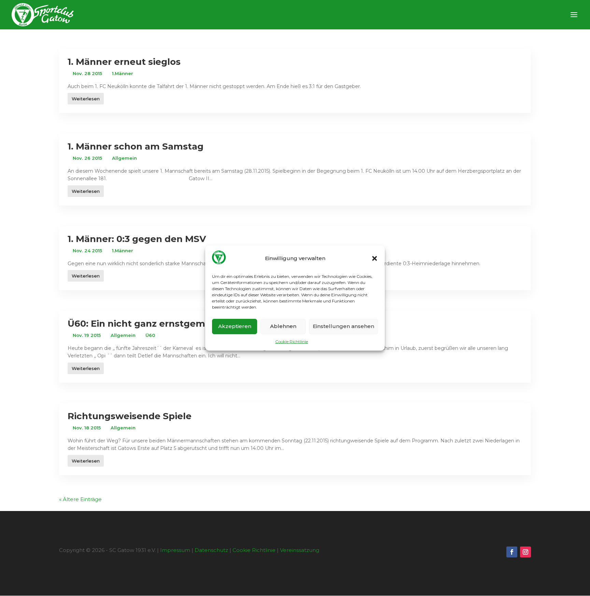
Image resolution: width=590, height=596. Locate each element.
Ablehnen (283, 326)
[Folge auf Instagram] (525, 552)
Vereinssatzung (299, 550)
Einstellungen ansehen (343, 326)
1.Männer (122, 73)
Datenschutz (211, 550)
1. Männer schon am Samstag (135, 146)
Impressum (175, 550)
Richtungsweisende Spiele (130, 416)
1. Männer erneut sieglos (124, 61)
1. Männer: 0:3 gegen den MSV (137, 238)
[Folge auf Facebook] (511, 552)
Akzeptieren (234, 326)
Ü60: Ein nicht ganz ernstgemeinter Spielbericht (180, 323)
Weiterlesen (86, 98)
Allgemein (124, 158)
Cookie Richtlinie (291, 341)
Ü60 (150, 335)
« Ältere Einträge (80, 499)
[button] (374, 258)
